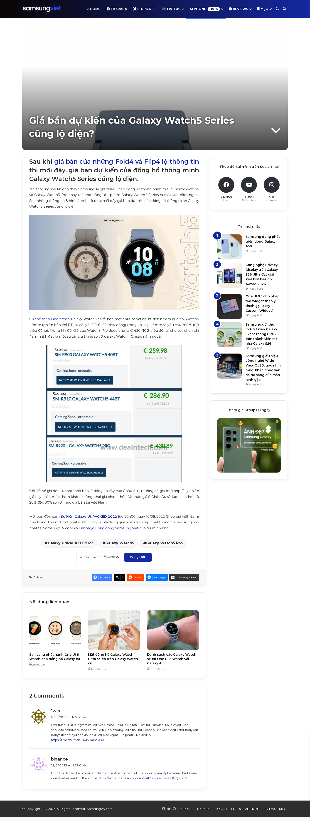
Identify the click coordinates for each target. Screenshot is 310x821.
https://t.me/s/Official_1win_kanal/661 (77, 740)
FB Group (118, 9)
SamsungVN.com (100, 809)
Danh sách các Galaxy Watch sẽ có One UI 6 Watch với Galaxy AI (171, 659)
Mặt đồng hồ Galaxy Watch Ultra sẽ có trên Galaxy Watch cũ (113, 659)
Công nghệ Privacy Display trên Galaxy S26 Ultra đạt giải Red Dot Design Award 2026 (262, 274)
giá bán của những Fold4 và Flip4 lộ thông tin (126, 161)
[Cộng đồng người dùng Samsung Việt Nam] (42, 9)
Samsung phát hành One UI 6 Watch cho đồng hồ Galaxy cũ (54, 657)
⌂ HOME (93, 9)
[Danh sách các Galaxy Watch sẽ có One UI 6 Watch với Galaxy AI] (173, 630)
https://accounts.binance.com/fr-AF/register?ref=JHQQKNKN (142, 778)
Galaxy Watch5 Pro (164, 543)
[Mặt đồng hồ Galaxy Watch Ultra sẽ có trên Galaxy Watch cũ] (114, 630)
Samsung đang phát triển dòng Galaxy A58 (263, 241)
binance (59, 759)
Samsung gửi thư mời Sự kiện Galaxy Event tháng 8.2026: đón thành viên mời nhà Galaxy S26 (262, 334)
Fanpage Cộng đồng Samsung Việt (108, 528)
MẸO (264, 9)
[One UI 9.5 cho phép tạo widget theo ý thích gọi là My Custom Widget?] (229, 306)
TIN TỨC (173, 9)
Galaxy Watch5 (119, 543)
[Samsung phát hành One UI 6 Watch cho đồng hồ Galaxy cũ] (55, 630)
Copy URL (138, 557)
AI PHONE (203, 9)
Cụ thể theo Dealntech (49, 319)
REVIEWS (240, 9)
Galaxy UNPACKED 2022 (70, 543)
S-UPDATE (145, 9)
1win (55, 710)
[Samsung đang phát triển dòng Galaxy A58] (229, 246)
